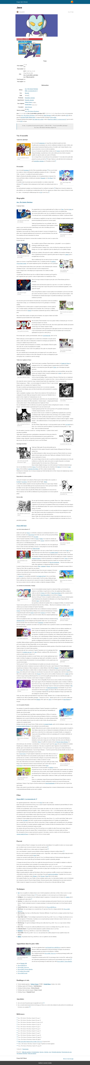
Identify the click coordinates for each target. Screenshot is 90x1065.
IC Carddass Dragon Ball (23, 971)
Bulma (45, 481)
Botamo (56, 668)
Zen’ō (50, 699)
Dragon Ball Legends (22, 973)
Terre (62, 209)
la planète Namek (54, 552)
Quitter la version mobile (45, 1063)
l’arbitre (67, 674)
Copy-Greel (19, 765)
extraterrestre (42, 143)
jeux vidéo (35, 119)
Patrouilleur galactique (30, 97)
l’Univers (42, 593)
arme (56, 744)
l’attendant (43, 566)
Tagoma (42, 876)
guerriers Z (20, 576)
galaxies (67, 254)
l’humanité (42, 178)
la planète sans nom (27, 652)
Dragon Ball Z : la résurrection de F (58, 119)
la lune (70, 209)
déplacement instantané (52, 687)
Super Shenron (66, 699)
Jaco (50, 1052)
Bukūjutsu (20, 930)
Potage (39, 742)
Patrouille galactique (29, 100)
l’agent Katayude (46, 335)
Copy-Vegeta (23, 753)
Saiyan (34, 467)
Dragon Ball (53, 117)
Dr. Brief (19, 481)
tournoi (32, 612)
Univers (18, 610)
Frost (21, 670)
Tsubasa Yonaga (28, 102)
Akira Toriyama (28, 107)
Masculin (27, 93)
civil (41, 192)
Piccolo (38, 674)
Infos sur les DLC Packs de (30, 1041)
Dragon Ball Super (22, 526)
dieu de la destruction (54, 562)
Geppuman (40, 622)
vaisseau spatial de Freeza (22, 834)
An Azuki (67, 424)
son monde (25, 820)
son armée (36, 536)
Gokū (58, 467)
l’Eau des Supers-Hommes (62, 742)
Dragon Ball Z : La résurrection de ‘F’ (27, 799)
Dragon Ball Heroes (51, 907)
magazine (23, 117)
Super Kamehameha (49, 783)
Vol (18, 893)
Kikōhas (51, 767)
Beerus (48, 566)
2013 (28, 109)
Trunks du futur (36, 548)
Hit (71, 685)
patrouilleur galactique (39, 161)
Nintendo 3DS (23, 963)
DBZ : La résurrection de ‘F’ (31, 90)
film (49, 119)
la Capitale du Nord (41, 576)
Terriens (29, 310)
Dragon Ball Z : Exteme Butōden (64, 961)
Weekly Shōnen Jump (30, 117)
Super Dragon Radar (56, 593)
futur (68, 550)
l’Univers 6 (42, 612)
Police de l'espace (32, 1053)
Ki (48, 930)
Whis (39, 566)
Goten (37, 538)
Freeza (28, 532)
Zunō (37, 601)
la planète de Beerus (36, 558)
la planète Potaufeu (48, 724)
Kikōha (19, 936)
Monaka (38, 699)
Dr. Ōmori (50, 178)
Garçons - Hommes (44, 1052)
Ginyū (47, 876)
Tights (54, 367)
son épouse (24, 481)
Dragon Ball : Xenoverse (50, 953)
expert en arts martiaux (53, 874)
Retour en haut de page (68, 1058)
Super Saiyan (31, 534)
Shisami (35, 876)
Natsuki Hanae (28, 104)
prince (47, 689)
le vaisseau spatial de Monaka (23, 726)
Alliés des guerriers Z (27, 1052)
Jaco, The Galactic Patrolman (31, 89)
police (60, 373)
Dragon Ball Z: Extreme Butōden (25, 969)
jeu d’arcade (48, 947)
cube (35, 652)
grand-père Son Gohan (33, 469)
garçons (42, 540)
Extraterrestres (35, 1052)
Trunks (41, 538)
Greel (47, 765)
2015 (21, 121)
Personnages (25, 1049)
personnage (26, 170)
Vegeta (58, 151)
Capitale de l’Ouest (65, 363)
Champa (60, 595)
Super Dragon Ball (45, 595)
